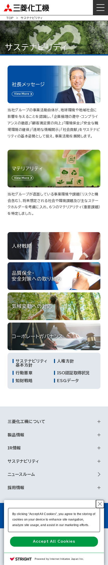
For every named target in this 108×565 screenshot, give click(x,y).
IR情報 (14, 448)
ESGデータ (68, 381)
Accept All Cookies (54, 541)
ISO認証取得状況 (73, 373)
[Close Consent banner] (100, 504)
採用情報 (16, 488)
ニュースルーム (21, 474)
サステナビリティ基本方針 (31, 363)
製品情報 (16, 435)
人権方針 (65, 361)
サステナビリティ (23, 461)
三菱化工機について (26, 422)
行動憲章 (24, 373)
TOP (10, 17)
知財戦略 (24, 381)
